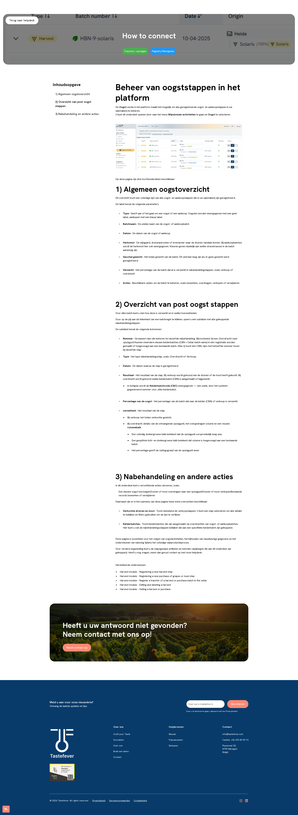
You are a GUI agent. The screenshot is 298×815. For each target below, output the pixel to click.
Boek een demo (121, 751)
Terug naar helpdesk (22, 20)
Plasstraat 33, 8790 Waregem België (229, 749)
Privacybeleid (98, 800)
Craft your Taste (121, 734)
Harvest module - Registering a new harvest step (146, 571)
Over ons (118, 745)
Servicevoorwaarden (119, 800)
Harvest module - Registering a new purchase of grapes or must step (157, 576)
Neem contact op (76, 647)
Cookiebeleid (140, 800)
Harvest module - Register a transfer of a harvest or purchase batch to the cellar (163, 580)
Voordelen (118, 739)
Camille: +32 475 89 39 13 (235, 739)
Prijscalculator (176, 739)
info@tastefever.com (232, 734)
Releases (173, 745)
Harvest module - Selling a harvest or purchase (145, 589)
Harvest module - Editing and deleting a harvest (145, 584)
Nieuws (172, 734)
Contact (117, 757)
